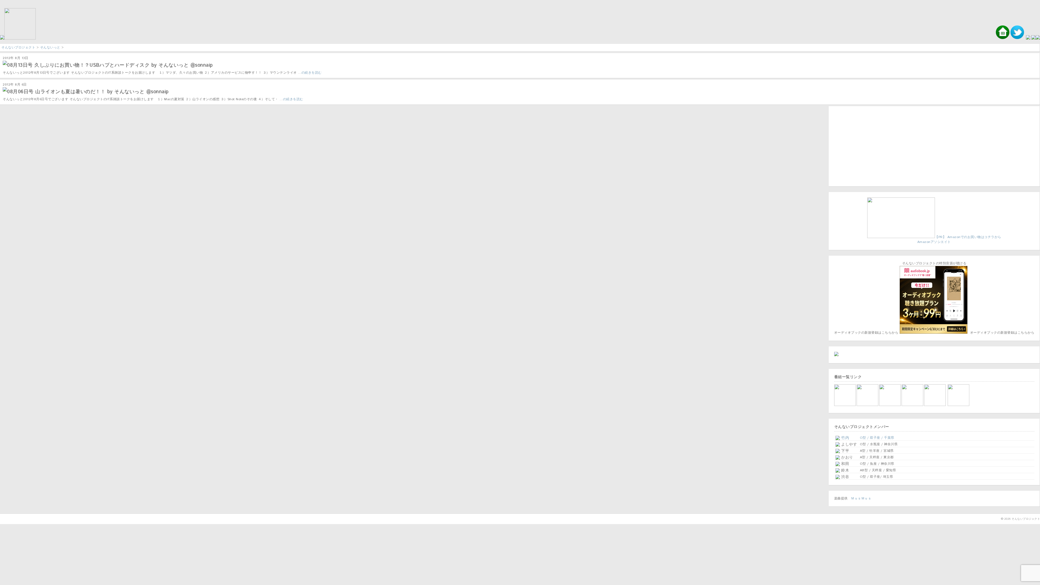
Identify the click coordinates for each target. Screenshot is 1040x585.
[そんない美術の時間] (913, 405)
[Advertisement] (868, 145)
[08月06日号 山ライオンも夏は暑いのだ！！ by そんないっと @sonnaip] (5, 90)
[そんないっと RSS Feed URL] (1033, 38)
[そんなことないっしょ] (845, 405)
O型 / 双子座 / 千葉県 (877, 437)
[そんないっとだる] (868, 405)
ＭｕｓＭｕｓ (861, 498)
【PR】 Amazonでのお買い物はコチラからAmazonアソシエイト (959, 239)
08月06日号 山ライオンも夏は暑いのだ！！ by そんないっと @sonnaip (88, 91)
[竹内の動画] (959, 405)
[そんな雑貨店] (935, 405)
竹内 (844, 438)
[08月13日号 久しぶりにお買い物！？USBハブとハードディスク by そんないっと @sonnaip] (5, 64)
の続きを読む (311, 72)
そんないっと (50, 47)
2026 (1007, 519)
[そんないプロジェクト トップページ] (18, 38)
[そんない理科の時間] (890, 405)
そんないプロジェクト (18, 47)
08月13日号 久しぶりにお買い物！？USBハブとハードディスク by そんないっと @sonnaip (110, 65)
